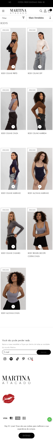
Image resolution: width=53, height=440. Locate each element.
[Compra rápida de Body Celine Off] (40, 67)
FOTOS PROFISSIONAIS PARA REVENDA (26, 2)
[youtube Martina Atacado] (11, 359)
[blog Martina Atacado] (31, 359)
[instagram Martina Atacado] (5, 359)
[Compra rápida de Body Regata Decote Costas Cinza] (40, 246)
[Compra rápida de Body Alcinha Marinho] (40, 186)
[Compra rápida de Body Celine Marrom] (40, 127)
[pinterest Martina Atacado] (23, 359)
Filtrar (4, 18)
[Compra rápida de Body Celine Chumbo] (13, 246)
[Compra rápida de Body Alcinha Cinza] (13, 306)
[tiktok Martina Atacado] (17, 359)
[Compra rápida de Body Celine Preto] (13, 67)
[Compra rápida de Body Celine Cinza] (13, 127)
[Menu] (6, 11)
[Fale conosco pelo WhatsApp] (49, 419)
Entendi (26, 435)
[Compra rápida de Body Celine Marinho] (13, 186)
